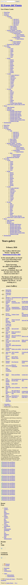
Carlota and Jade (16, 340)
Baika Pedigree (20, 38)
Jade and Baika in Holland (8, 336)
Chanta (12, 82)
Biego (11, 62)
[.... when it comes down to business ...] (8, 477)
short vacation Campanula (8, 369)
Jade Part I (15, 25)
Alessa (11, 54)
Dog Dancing (15, 362)
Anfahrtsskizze (7, 571)
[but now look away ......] (8, 490)
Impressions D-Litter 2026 (11, 254)
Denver (12, 92)
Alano (11, 50)
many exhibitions (16, 387)
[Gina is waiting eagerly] (8, 476)
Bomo (11, 64)
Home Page (7, 12)
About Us (6, 13)
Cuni (11, 87)
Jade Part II (16, 23)
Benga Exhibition (20, 36)
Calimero (12, 76)
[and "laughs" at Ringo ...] (8, 469)
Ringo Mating (16, 43)
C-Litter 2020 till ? (14, 75)
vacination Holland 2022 (8, 302)
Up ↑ (16, 583)
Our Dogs (6, 15)
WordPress (3, 580)
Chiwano (12, 79)
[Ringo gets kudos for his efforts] (8, 494)
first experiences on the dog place (16, 380)
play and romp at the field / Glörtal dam (16, 392)
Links (5, 569)
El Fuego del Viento (11, 5)
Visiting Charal (15, 314)
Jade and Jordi (15, 328)
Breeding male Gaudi (15, 112)
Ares (11, 52)
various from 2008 (8, 400)
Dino (11, 96)
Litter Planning (10, 107)
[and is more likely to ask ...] (8, 472)
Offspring (9, 108)
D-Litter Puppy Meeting (16, 103)
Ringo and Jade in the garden (8, 345)
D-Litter (9, 89)
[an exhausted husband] (8, 491)
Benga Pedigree (20, 34)
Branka (12, 72)
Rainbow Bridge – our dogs (14, 30)
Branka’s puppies (8, 362)
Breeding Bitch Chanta (15, 118)
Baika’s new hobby (16, 349)
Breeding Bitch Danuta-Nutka (17, 119)
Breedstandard (7, 122)
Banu (11, 69)
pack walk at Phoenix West (15, 357)
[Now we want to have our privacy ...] (8, 487)
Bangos (12, 61)
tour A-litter (24, 387)
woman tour (25, 374)
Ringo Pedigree (17, 41)
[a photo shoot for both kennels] (8, 500)
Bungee (12, 65)
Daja (11, 99)
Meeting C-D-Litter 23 (8, 298)
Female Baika (16, 37)
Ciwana (12, 85)
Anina (11, 55)
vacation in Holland (8, 349)
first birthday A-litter (8, 392)
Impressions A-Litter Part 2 (15, 396)
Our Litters (6, 45)
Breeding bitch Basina (15, 114)
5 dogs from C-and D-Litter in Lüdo (16, 104)
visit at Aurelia (7, 383)
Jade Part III (16, 22)
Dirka (11, 101)
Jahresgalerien (10, 575)
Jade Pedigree (13, 27)
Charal (11, 83)
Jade (11, 18)
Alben (5, 573)
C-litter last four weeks (8, 325)
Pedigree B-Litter (14, 121)
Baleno (12, 59)
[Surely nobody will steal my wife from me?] (8, 483)
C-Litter (9, 73)
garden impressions (16, 345)
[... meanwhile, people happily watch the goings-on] (8, 473)
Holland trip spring (25, 362)
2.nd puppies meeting (8, 380)
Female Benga (16, 33)
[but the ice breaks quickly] (8, 465)
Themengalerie (10, 576)
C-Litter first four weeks (8, 329)
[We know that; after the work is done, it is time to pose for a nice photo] (8, 497)
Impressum (6, 568)
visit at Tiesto (7, 374)
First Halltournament (8, 538)
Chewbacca (13, 78)
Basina (12, 68)
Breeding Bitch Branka (16, 115)
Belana (12, 71)
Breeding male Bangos (15, 111)
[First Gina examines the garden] (8, 462)
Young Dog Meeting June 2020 (8, 320)
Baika (11, 66)
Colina (11, 86)
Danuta (12, 100)
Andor (11, 51)
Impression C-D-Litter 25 (8, 294)
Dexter (12, 93)
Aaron (11, 48)
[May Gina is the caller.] (8, 466)
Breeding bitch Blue (15, 117)
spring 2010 (14, 383)
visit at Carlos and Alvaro (8, 396)
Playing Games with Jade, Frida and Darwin (8, 307)
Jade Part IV (16, 20)
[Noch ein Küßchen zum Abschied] (8, 498)
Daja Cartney (13, 26)
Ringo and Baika (16, 374)
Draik (11, 97)
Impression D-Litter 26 (8, 290)
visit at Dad (8, 365)
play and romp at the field (8, 387)
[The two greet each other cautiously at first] (8, 463)
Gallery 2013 (7, 405)
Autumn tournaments (7, 525)
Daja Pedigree (13, 29)
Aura (11, 57)
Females (9, 16)
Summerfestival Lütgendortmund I (16, 308)
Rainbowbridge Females (16, 31)
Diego (11, 94)
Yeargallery (7, 404)
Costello (12, 80)
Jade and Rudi (8, 332)
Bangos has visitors (8, 314)
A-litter (9, 47)
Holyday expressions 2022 (16, 302)
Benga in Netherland (14, 365)
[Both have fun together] (8, 480)
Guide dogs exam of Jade (8, 341)
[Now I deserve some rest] (8, 493)
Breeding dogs (10, 110)
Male (11, 40)
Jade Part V (16, 19)
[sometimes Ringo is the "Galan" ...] (8, 470)
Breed (5, 105)
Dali (11, 90)
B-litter (8, 58)
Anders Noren (9, 583)
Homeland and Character (13, 44)
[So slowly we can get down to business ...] (8, 486)
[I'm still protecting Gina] (8, 484)
